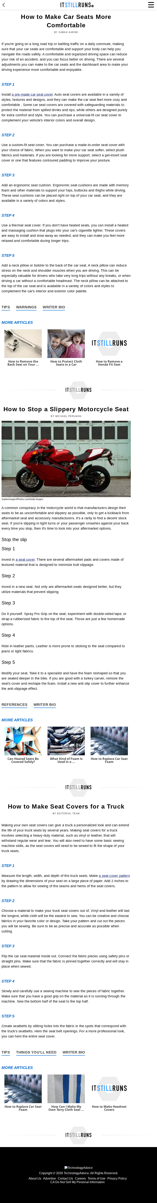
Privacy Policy (117, 1178)
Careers (80, 1178)
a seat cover (25, 560)
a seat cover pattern (114, 876)
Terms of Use (96, 1178)
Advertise (49, 1178)
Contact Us (65, 1178)
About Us (35, 1178)
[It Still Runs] (77, 4)
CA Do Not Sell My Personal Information (77, 1182)
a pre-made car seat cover (32, 94)
